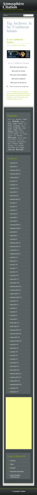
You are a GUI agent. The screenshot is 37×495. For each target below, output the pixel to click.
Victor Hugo (11, 147)
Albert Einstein (19, 119)
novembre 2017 (14, 246)
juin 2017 (12, 264)
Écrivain (19, 149)
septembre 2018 (14, 228)
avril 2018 (12, 239)
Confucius (23, 126)
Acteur (9, 119)
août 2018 (13, 232)
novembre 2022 (14, 173)
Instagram (13, 460)
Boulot (10, 124)
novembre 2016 (14, 290)
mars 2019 (13, 221)
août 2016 (13, 301)
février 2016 (13, 322)
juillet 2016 (13, 304)
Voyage (22, 147)
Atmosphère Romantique (17, 471)
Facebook (12, 467)
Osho (15, 135)
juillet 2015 (13, 348)
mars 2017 (13, 275)
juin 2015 (12, 351)
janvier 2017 (13, 282)
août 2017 (13, 257)
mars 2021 (13, 213)
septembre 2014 (14, 384)
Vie (17, 147)
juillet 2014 (13, 391)
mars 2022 (13, 192)
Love (21, 133)
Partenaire (19, 135)
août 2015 (13, 344)
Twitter (12, 464)
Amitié (25, 119)
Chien (19, 97)
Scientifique (11, 145)
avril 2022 (12, 188)
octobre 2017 (13, 250)
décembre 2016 (14, 286)
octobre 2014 (13, 380)
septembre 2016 (14, 297)
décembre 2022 (14, 170)
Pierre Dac (20, 138)
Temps (16, 145)
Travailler (20, 145)
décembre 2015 (14, 330)
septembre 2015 (14, 341)
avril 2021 (12, 210)
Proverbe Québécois (12, 141)
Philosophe (12, 137)
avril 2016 (12, 315)
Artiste (15, 121)
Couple (10, 128)
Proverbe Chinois (12, 140)
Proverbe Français (20, 139)
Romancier (15, 143)
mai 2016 (12, 311)
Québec (9, 143)
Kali (18, 99)
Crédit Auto (17, 128)
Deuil (22, 97)
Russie (21, 144)
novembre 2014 (14, 377)
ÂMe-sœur (11, 149)
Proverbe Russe (21, 142)
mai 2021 (12, 206)
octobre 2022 (13, 177)
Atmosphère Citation (13, 5)
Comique (16, 125)
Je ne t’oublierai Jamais (15, 41)
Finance (11, 131)
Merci (20, 99)
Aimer (13, 119)
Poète (24, 138)
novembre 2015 (14, 333)
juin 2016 (12, 308)
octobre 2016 (13, 293)
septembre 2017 (14, 253)
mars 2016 (13, 319)
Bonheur (23, 121)
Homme (16, 134)
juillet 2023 (13, 166)
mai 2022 (12, 184)
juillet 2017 (13, 261)
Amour (9, 121)
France (17, 132)
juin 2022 (12, 181)
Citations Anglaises (15, 475)
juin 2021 (12, 202)
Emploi (15, 130)
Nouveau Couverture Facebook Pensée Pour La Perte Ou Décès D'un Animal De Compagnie (18, 93)
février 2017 (13, 279)
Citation (25, 123)
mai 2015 (12, 355)
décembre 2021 (14, 199)
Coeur (10, 126)
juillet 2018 (13, 235)
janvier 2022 (13, 195)
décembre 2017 (14, 242)
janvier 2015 (13, 370)
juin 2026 (12, 163)
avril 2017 (12, 271)
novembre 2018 (14, 224)
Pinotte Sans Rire (15, 477)
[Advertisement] (19, 423)
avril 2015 (12, 359)
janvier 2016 (13, 326)
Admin (24, 45)
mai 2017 (12, 268)
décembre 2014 (14, 373)
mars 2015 (13, 362)
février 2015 (13, 366)
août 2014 (13, 388)
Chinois (20, 124)
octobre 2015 (13, 337)
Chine (15, 123)
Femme (21, 130)
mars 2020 (13, 217)
